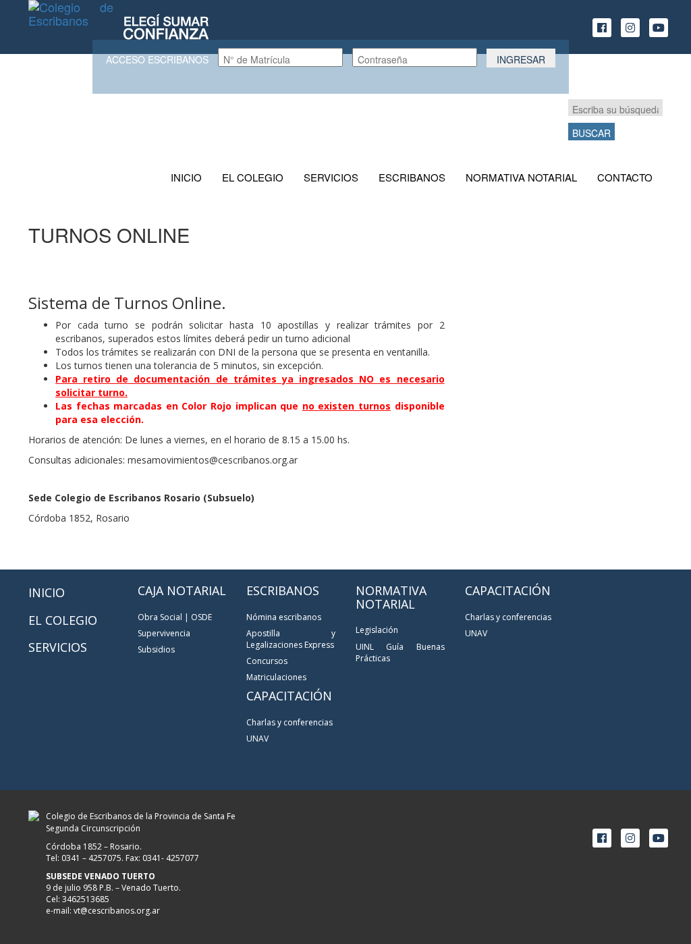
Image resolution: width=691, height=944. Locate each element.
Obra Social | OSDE (175, 617)
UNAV (257, 738)
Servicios (331, 177)
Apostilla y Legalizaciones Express (290, 639)
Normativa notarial (521, 177)
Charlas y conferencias (289, 722)
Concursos (266, 661)
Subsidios (156, 649)
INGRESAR (521, 59)
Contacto (625, 177)
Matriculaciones (276, 677)
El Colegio (252, 177)
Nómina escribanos (283, 617)
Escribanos (412, 177)
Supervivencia (164, 633)
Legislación (377, 630)
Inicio (186, 177)
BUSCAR (591, 133)
